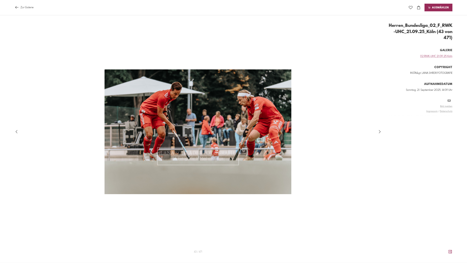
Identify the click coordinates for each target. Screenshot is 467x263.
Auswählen (440, 7)
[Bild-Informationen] (450, 252)
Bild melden (446, 106)
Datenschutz (446, 111)
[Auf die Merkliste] (410, 7)
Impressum (432, 111)
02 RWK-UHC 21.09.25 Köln (436, 56)
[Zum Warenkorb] (418, 7)
